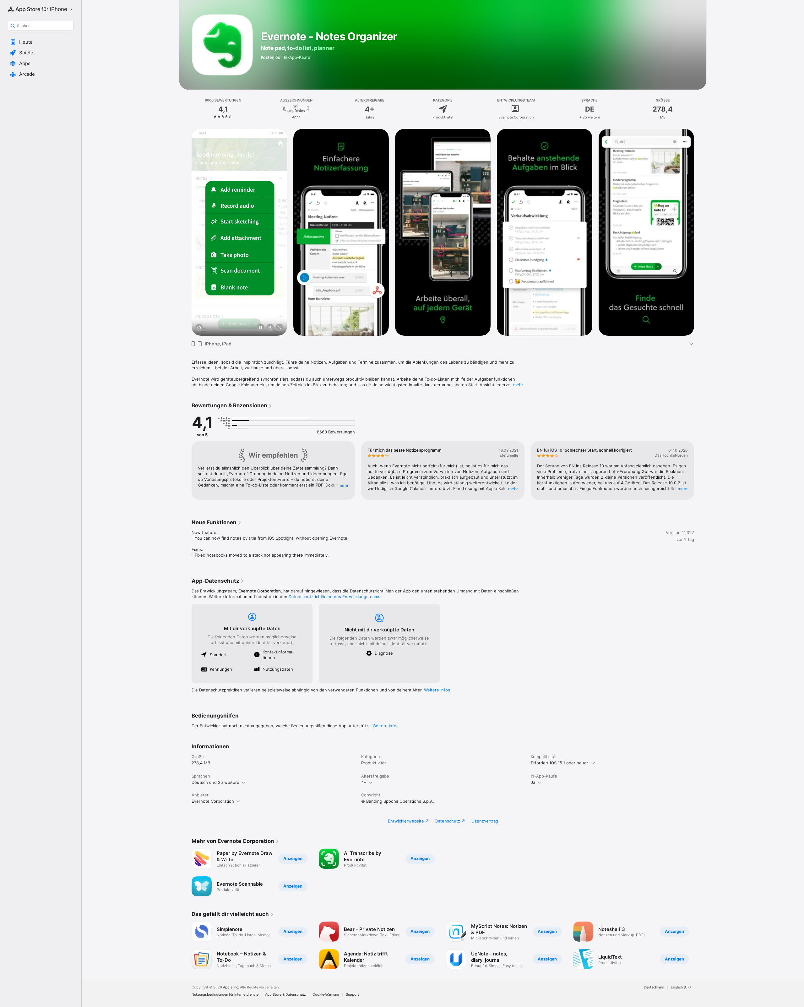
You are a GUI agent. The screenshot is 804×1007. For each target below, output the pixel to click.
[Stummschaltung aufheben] (270, 328)
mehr (518, 384)
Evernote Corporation (213, 801)
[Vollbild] (279, 328)
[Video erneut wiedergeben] (199, 328)
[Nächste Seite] (700, 232)
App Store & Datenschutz (285, 994)
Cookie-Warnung (325, 994)
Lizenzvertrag (484, 820)
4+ (364, 782)
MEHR (344, 485)
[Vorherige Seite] (185, 232)
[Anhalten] (260, 328)
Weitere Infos (437, 689)
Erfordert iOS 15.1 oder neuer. (560, 762)
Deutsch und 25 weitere (215, 782)
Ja (533, 782)
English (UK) (681, 987)
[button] (40, 42)
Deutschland (654, 987)
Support (352, 994)
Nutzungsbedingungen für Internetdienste (225, 994)
